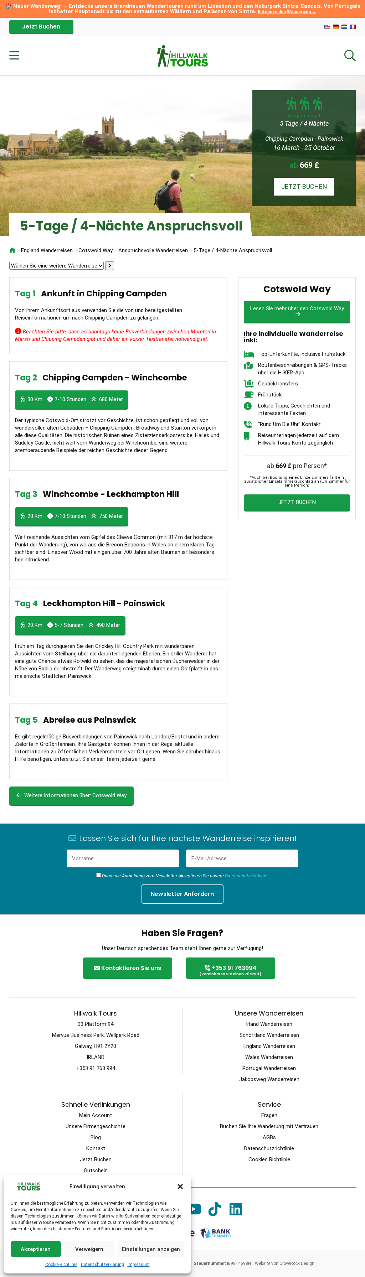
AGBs (269, 1137)
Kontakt (95, 1148)
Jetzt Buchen (41, 26)
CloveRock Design (296, 1263)
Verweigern (89, 1249)
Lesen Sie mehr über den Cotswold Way (297, 308)
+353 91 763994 (230, 970)
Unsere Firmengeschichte (95, 1126)
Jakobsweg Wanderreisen (269, 1079)
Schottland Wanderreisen (269, 1035)
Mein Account (95, 1115)
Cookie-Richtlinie (61, 1264)
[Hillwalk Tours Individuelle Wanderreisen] (12, 250)
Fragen (269, 1115)
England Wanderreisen (269, 1046)
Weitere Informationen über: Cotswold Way (75, 795)
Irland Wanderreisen (269, 1024)
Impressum (139, 1264)
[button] (180, 1186)
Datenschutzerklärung (102, 1264)
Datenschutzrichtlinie (246, 875)
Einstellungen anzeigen (151, 1249)
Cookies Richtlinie (269, 1159)
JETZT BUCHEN (304, 186)
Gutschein (96, 1170)
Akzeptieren (36, 1249)
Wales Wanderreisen (269, 1057)
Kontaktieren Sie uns (130, 968)
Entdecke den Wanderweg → (287, 11)
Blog (96, 1137)
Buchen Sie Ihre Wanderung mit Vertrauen (269, 1126)
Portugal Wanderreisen (269, 1068)
